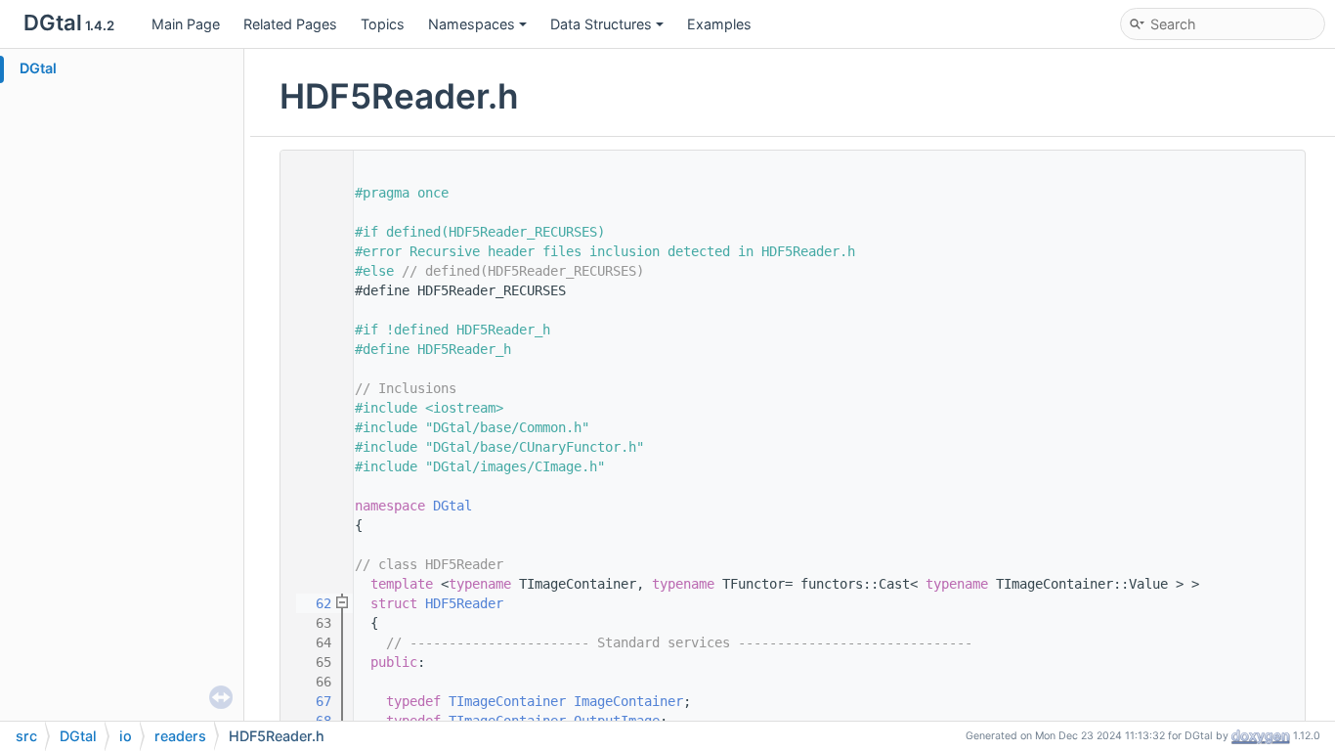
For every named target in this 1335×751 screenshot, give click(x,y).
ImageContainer (628, 701)
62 (311, 603)
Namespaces (471, 24)
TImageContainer (507, 701)
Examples (719, 24)
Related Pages (290, 24)
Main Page (185, 24)
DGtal (38, 68)
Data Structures (601, 24)
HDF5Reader (464, 603)
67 (311, 701)
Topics (383, 24)
